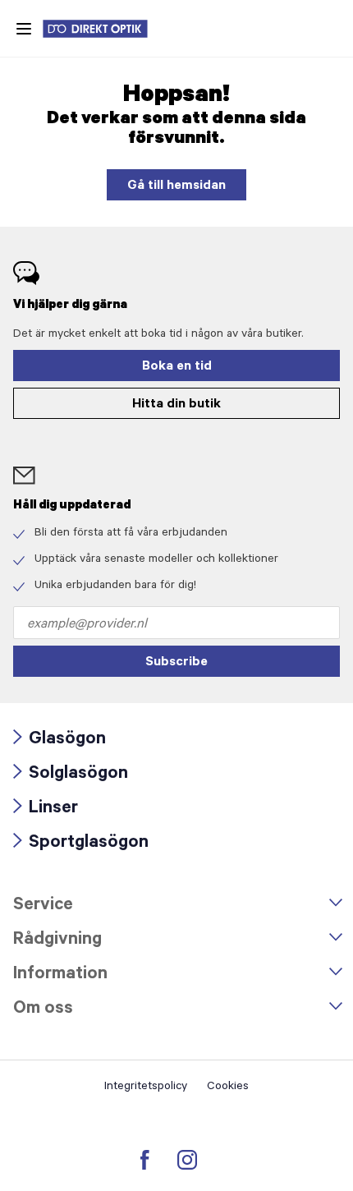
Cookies (228, 1087)
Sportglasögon (81, 844)
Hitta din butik (176, 405)
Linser (45, 809)
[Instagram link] (187, 1160)
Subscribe (176, 662)
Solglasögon (70, 775)
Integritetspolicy (145, 1087)
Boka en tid (177, 367)
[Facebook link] (144, 1160)
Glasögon (59, 740)
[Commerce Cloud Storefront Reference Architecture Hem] (103, 29)
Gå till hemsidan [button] (176, 186)
